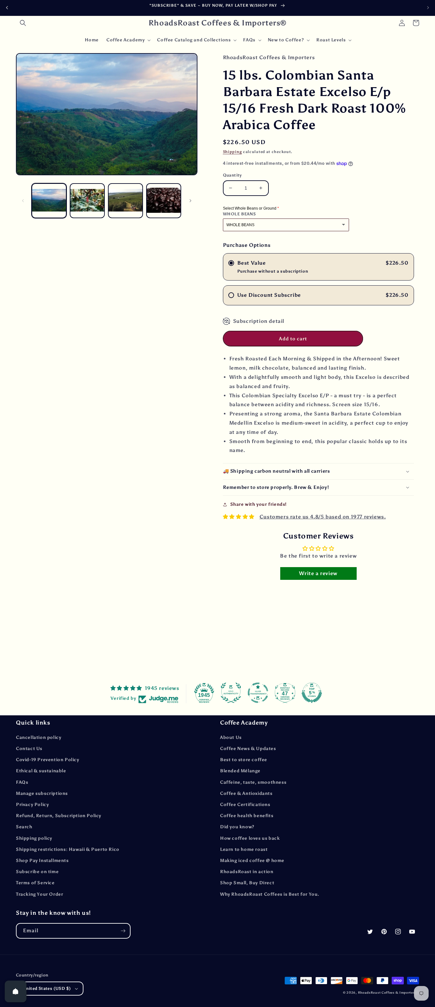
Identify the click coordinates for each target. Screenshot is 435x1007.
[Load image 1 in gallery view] (49, 200)
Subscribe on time (37, 871)
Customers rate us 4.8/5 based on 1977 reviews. (323, 517)
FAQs (22, 782)
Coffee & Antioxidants (246, 793)
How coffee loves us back (250, 838)
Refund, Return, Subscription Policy (58, 815)
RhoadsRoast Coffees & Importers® (388, 993)
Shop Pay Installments (42, 860)
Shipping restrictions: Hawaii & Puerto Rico (67, 849)
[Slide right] (190, 201)
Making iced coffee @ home (252, 860)
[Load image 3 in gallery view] (125, 200)
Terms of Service (35, 882)
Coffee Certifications (245, 804)
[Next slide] (428, 7)
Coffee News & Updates (248, 748)
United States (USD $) (47, 988)
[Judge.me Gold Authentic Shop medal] (231, 693)
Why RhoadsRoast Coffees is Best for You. (269, 894)
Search (24, 827)
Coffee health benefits (246, 815)
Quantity (232, 175)
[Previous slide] (7, 8)
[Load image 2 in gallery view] (87, 200)
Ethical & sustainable (41, 771)
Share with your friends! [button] (258, 504)
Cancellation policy (38, 737)
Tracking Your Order (39, 894)
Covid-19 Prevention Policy (47, 759)
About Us (231, 737)
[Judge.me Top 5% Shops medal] (312, 693)
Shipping (232, 151)
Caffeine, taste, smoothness (253, 782)
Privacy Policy (32, 804)
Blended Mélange (240, 771)
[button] (23, 23)
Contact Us (29, 748)
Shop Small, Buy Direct (247, 882)
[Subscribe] (123, 931)
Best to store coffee (243, 759)
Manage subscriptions (42, 793)
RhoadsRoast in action (247, 871)
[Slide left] (23, 201)
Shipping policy (34, 838)
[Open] (15, 991)
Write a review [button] (318, 573)
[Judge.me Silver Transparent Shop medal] (258, 693)
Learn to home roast (243, 849)
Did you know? (237, 827)
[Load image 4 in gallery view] (163, 200)
